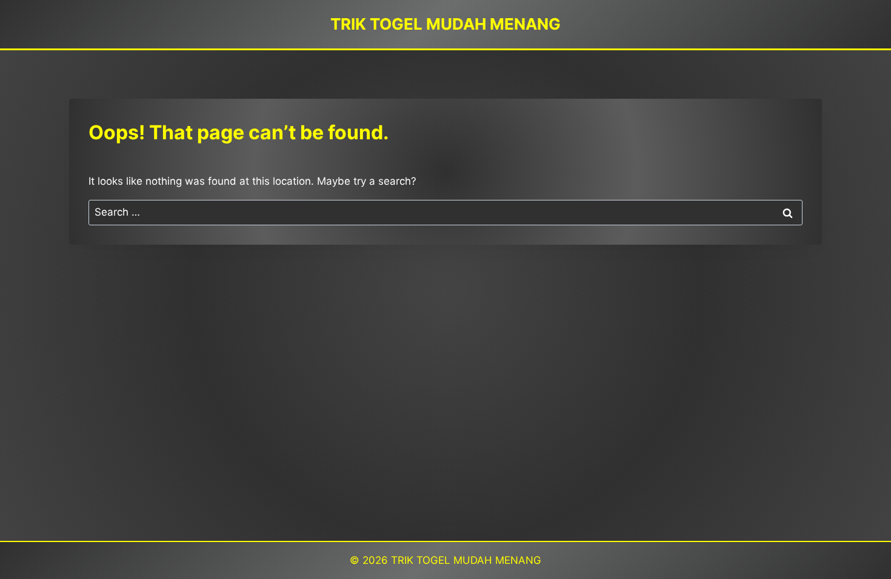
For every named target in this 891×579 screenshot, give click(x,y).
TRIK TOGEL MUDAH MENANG (466, 560)
